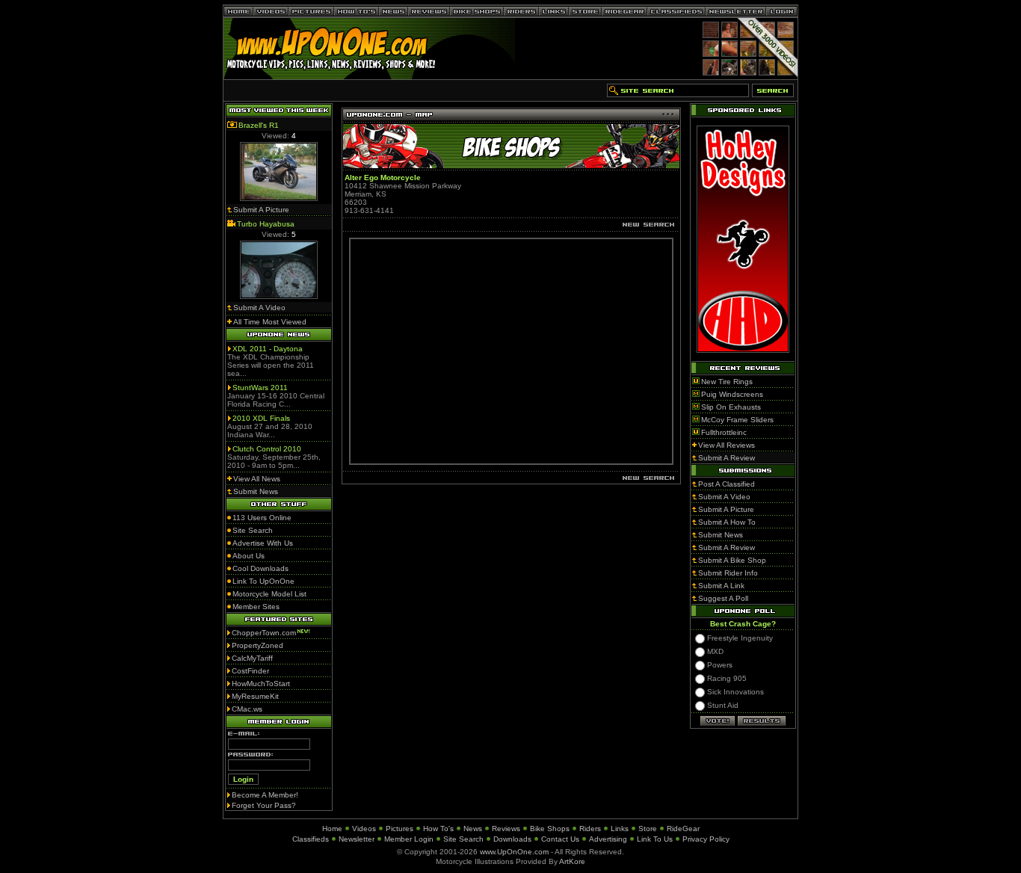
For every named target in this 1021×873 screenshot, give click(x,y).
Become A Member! (265, 795)
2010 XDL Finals (261, 418)
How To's (438, 828)
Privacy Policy (705, 839)
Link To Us (655, 839)
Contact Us (560, 839)
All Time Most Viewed (269, 322)
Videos (364, 828)
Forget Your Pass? (264, 805)
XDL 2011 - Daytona (267, 349)
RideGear (683, 828)
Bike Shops (550, 828)
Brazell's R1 (258, 125)
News (472, 828)
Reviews (506, 828)
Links (620, 828)
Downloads (512, 839)
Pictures (399, 828)
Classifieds (310, 839)
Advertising (608, 839)
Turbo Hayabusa (265, 224)
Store (647, 828)
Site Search (463, 839)
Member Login (409, 839)
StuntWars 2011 (260, 387)
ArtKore (572, 861)
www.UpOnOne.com (514, 852)
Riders (590, 828)
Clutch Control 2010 (266, 449)
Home (332, 828)
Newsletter (356, 839)
